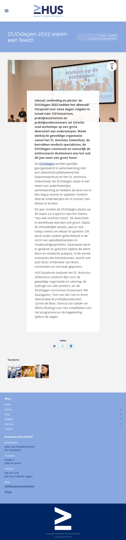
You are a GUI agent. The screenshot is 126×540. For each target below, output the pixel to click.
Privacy (8, 491)
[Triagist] (15, 371)
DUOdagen (47, 164)
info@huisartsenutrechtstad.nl (19, 486)
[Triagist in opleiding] (42, 371)
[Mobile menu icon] (7, 11)
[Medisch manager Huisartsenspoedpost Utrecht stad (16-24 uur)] (28, 371)
